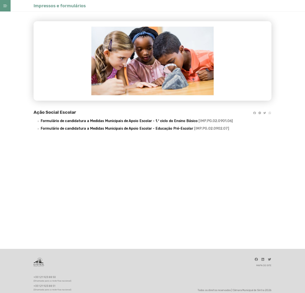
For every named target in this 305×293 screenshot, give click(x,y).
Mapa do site (263, 265)
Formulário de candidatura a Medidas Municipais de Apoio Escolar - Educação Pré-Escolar (117, 128)
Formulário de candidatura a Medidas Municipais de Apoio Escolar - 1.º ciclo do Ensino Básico (119, 121)
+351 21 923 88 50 (45, 277)
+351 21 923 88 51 (44, 286)
